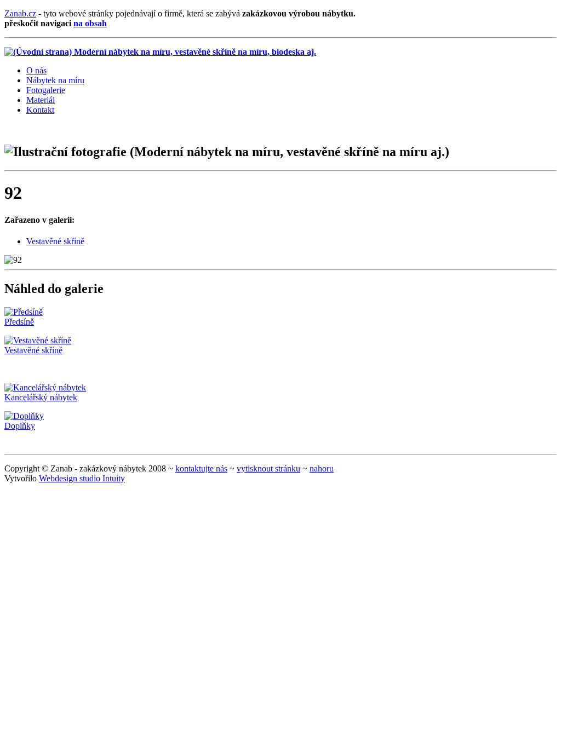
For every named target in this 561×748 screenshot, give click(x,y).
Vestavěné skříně (55, 241)
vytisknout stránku (268, 468)
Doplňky (19, 425)
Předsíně (19, 321)
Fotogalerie (45, 90)
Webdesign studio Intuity (82, 478)
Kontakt (40, 109)
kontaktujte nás (201, 468)
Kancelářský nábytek (40, 397)
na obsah (90, 23)
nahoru (322, 468)
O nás (36, 70)
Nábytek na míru (55, 80)
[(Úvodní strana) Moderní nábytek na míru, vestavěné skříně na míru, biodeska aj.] (160, 51)
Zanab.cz (20, 13)
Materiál (40, 100)
